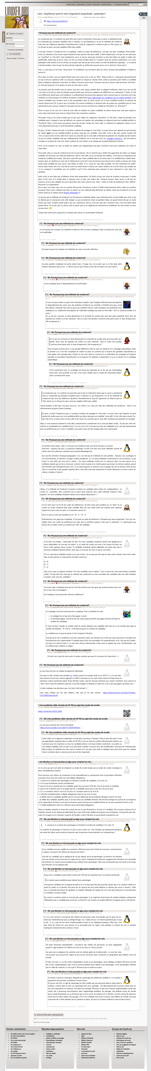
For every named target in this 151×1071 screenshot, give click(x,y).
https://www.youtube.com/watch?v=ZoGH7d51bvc (60, 728)
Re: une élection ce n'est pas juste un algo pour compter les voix (71, 819)
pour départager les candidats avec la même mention (109, 98)
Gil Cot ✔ (51, 260)
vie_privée (49, 1055)
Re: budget (14, 1051)
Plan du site (120, 1057)
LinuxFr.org (17, 16)
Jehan (46, 35)
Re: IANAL (14, 1038)
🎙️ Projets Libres (120, 4)
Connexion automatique (15, 50)
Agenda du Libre (86, 1034)
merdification (50, 1036)
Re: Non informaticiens (18, 1036)
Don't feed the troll (17, 1047)
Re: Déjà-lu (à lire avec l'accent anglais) (23, 1034)
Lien (40, 13)
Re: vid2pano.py (16, 1044)
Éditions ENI (85, 1044)
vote (97, 17)
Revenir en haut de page (42, 1022)
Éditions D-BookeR (87, 1038)
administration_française (53, 1042)
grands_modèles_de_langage (55, 1038)
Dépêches (70, 4)
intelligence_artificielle (53, 1034)
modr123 (49, 721)
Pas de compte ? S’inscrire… (16, 58)
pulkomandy (56, 607)
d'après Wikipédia (71, 193)
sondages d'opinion (114, 138)
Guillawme (49, 485)
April (82, 1036)
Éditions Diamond (86, 1040)
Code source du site (122, 1055)
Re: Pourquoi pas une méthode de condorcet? (64, 224)
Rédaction (106, 4)
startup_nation (50, 1049)
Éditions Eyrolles (86, 1042)
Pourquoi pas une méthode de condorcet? (57, 33)
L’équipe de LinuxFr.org (123, 1038)
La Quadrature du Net (88, 1051)
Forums (96, 4)
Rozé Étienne (48, 17)
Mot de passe (10, 44)
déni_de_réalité (51, 1053)
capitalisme (49, 1051)
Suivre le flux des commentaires (50, 1015)
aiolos (56, 334)
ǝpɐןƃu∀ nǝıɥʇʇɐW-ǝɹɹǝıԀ (60, 296)
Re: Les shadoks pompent (19, 1057)
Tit (47, 667)
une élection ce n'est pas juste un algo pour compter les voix (65, 762)
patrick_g (47, 707)
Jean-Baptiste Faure (60, 652)
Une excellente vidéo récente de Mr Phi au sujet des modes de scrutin (69, 705)
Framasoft (84, 1049)
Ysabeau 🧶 (50, 225)
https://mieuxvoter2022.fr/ (57, 21)
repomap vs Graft (16, 1055)
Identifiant (9, 38)
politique (102, 17)
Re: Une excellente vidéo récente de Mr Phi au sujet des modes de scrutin (76, 719)
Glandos (51, 245)
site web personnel (55, 35)
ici (71, 675)
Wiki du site (120, 1047)
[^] (41, 224)
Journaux (81, 4)
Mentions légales (121, 1034)
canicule (48, 1044)
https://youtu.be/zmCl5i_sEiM (50, 711)
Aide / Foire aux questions (124, 1042)
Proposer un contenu (16, 33)
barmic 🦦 (53, 871)
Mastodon (65, 35)
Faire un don (120, 1036)
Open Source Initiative (88, 1055)
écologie (48, 1057)
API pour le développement (124, 1053)
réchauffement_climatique (54, 1040)
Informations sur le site (123, 1040)
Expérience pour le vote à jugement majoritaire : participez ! (75, 13)
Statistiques (120, 1051)
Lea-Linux (84, 1053)
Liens (89, 4)
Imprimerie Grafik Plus (88, 1057)
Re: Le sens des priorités (18, 1040)
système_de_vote (89, 17)
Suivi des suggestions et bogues (126, 1044)
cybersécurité (50, 1047)
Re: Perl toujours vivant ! (18, 1053)
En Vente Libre (85, 1047)
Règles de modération (123, 1049)
